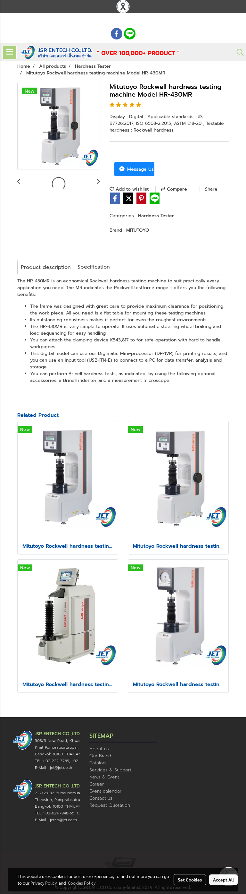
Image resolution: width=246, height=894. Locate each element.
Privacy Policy (43, 883)
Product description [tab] (46, 267)
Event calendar (105, 791)
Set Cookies (190, 879)
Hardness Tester (156, 215)
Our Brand (100, 755)
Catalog (97, 763)
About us (99, 748)
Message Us (140, 169)
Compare (176, 189)
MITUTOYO (137, 230)
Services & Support (110, 770)
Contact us (100, 798)
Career (96, 784)
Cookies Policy (81, 883)
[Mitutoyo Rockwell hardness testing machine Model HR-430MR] (59, 126)
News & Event (104, 777)
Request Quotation (109, 805)
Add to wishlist (131, 189)
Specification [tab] (94, 267)
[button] (238, 52)
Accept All (223, 879)
